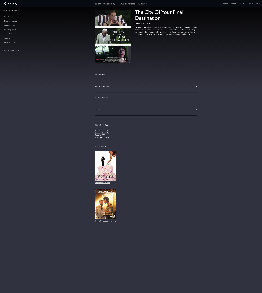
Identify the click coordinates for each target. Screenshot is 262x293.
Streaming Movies (10, 21)
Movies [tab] (142, 4)
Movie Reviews (9, 34)
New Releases (9, 17)
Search (225, 3)
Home (4, 10)
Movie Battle (8, 38)
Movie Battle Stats (10, 42)
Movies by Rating (10, 25)
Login (233, 3)
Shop (251, 3)
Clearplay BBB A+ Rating (10, 50)
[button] (146, 75)
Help (258, 3)
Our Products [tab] (127, 4)
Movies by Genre (10, 30)
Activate (242, 3)
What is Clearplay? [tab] (106, 4)
